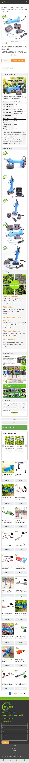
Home (14, 745)
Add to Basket (19, 60)
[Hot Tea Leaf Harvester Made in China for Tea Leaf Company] (8, 629)
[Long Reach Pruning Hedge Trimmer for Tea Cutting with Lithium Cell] (21, 536)
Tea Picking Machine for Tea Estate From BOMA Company (20, 614)
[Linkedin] (5, 712)
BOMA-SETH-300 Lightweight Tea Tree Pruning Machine (20, 567)
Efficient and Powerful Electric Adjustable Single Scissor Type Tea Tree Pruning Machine (21, 591)
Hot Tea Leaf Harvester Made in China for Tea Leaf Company (7, 637)
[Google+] (8, 712)
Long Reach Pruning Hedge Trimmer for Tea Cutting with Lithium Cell (20, 544)
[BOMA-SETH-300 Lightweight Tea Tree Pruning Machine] (21, 559)
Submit (5, 742)
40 (21, 693)
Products (14, 748)
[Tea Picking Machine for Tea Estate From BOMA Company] (21, 606)
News (14, 752)
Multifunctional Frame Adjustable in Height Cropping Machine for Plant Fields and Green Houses (20, 521)
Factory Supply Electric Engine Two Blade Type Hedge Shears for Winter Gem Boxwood (21, 637)
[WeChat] (3, 712)
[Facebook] (14, 712)
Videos (14, 750)
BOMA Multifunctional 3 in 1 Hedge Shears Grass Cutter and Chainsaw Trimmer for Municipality (21, 498)
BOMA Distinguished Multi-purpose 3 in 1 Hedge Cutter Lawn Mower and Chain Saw (7, 567)
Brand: (4, 70)
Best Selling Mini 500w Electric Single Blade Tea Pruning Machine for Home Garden (21, 683)
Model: (4, 68)
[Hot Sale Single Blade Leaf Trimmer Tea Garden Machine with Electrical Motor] (8, 606)
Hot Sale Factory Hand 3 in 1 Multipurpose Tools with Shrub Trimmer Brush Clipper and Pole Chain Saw (7, 683)
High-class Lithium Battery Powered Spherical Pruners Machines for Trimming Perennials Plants (20, 475)
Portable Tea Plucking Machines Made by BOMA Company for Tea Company (7, 475)
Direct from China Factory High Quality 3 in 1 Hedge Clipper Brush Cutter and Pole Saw (7, 544)
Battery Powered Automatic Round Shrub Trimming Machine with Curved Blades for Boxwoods (7, 591)
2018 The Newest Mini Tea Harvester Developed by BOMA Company (7, 660)
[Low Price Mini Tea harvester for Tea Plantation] (8, 490)
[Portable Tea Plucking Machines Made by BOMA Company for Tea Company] (8, 466)
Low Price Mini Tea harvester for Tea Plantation (6, 498)
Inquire (5, 60)
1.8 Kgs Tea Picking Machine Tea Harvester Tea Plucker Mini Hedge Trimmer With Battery (20, 660)
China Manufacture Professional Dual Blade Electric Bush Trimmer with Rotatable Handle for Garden (8, 521)
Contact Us (14, 754)
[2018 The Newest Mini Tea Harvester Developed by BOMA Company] (8, 652)
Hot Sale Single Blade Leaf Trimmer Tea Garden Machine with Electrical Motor (7, 614)
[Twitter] (11, 712)
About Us (14, 747)
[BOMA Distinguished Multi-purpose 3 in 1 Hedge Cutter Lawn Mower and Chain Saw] (8, 559)
